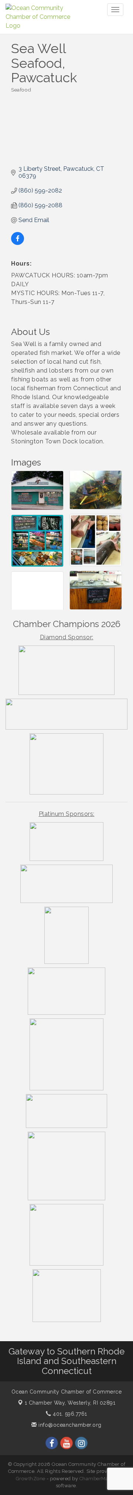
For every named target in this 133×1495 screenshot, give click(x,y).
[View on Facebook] (17, 242)
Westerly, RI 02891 (70, 1403)
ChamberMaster (98, 1478)
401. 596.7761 (69, 1414)
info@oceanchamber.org (69, 1425)
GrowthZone (30, 1478)
